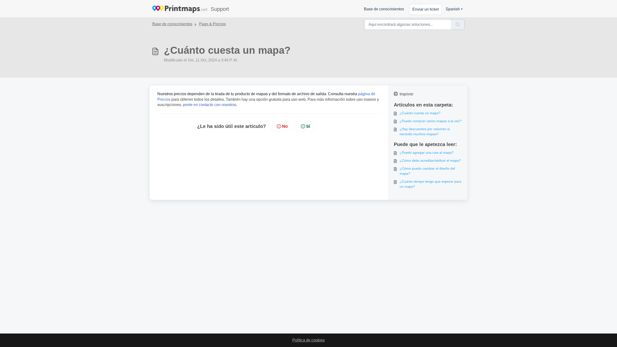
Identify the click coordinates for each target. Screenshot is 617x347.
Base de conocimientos (384, 9)
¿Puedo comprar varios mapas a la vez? (431, 121)
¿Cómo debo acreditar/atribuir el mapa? (430, 160)
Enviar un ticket (425, 9)
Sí (308, 126)
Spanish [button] (453, 9)
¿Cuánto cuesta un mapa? (420, 113)
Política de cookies (308, 340)
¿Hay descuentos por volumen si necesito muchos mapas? (425, 131)
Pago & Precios (212, 24)
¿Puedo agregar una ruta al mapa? (427, 152)
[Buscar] (458, 24)
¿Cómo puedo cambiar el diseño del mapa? (427, 171)
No (285, 126)
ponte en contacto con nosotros (209, 105)
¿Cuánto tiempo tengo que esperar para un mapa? (430, 184)
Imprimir (406, 94)
